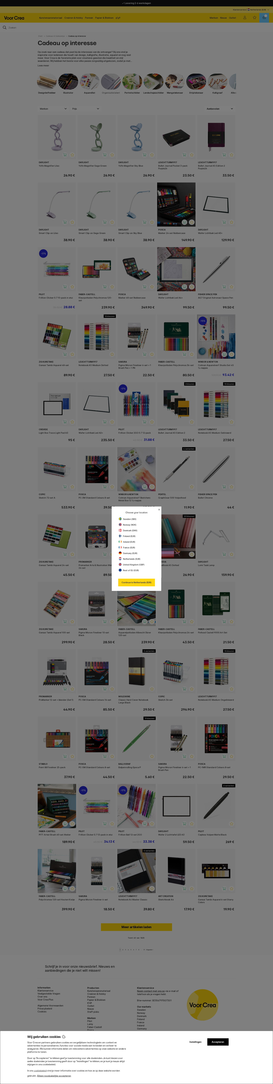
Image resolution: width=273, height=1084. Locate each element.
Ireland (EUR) (129, 542)
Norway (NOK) (129, 525)
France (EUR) (129, 547)
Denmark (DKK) (130, 530)
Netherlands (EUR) (131, 559)
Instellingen (195, 1042)
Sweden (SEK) (129, 519)
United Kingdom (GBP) (133, 564)
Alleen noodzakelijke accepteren (54, 1075)
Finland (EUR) (129, 536)
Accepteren (218, 1042)
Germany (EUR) (130, 553)
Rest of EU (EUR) (131, 570)
